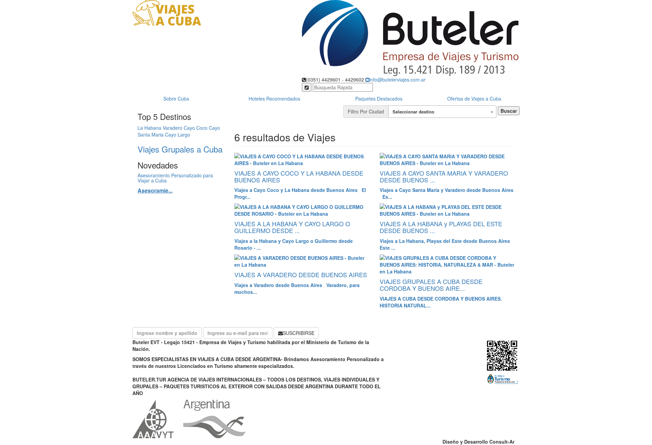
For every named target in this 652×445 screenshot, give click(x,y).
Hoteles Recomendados (274, 98)
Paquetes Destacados (378, 98)
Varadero (172, 127)
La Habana (149, 127)
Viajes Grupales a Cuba (180, 149)
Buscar (509, 110)
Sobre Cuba (176, 98)
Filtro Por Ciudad (366, 111)
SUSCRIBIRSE (298, 333)
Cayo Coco (195, 127)
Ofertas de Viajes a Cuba (474, 98)
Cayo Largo (177, 134)
